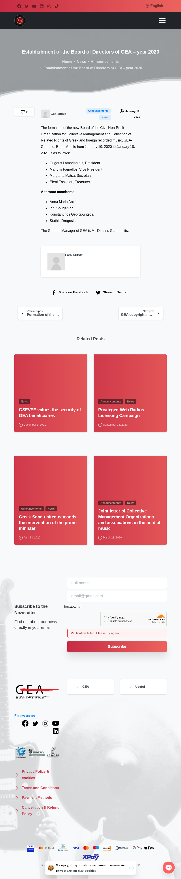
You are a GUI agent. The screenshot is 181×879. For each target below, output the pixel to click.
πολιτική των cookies (80, 870)
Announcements (105, 61)
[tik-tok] (56, 6)
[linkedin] (41, 6)
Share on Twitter (115, 292)
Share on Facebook (73, 292)
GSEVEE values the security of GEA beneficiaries (50, 412)
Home (67, 61)
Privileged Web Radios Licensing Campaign (121, 412)
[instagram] (49, 6)
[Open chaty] (169, 867)
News (81, 61)
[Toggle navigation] (162, 20)
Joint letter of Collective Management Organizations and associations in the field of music (129, 519)
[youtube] (34, 6)
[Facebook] (19, 6)
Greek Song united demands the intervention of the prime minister (47, 522)
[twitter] (26, 6)
